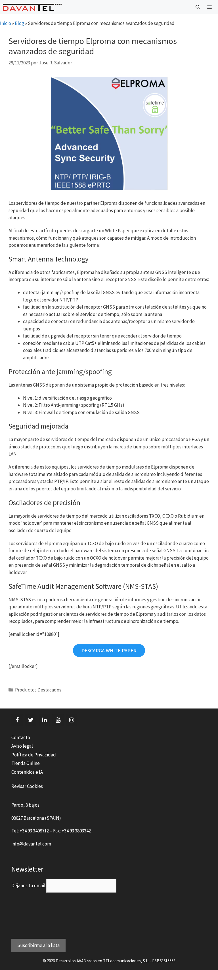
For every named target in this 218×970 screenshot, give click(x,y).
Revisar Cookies (27, 786)
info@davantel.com (31, 844)
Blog (19, 23)
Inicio (5, 23)
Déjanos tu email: (28, 885)
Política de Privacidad (33, 755)
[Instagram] (71, 720)
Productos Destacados (38, 690)
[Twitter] (30, 720)
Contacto (20, 737)
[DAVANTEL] (32, 7)
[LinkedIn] (44, 720)
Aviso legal (22, 746)
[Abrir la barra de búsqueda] (198, 7)
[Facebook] (17, 720)
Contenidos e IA (27, 772)
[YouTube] (58, 720)
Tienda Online (25, 763)
